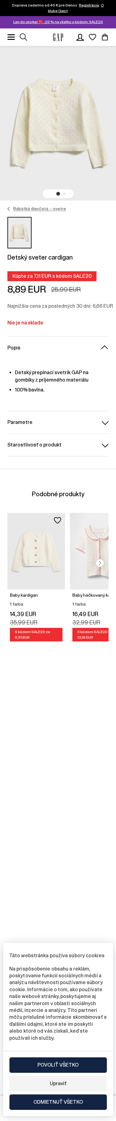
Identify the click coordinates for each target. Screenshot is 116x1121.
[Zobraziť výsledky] (23, 37)
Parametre (19, 422)
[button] (58, 194)
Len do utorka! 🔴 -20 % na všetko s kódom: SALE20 (58, 22)
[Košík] (105, 37)
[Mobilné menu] (11, 37)
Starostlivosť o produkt (34, 445)
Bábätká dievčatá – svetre (39, 208)
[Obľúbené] (92, 37)
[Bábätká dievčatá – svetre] (8, 209)
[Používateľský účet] (80, 37)
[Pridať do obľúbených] (57, 520)
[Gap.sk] (58, 37)
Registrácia (89, 5)
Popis (13, 348)
